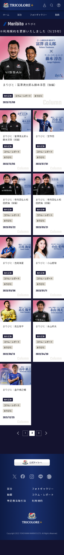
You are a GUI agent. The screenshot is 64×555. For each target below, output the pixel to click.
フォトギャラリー (38, 14)
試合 (19, 14)
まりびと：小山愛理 (46, 263)
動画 (57, 14)
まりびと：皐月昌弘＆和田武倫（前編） (48, 201)
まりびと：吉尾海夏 (13, 263)
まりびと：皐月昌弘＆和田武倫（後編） (15, 201)
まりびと (38, 95)
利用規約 (37, 500)
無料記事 (8, 95)
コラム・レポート (23, 95)
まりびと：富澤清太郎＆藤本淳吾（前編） (15, 137)
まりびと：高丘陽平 (13, 326)
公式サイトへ (35, 462)
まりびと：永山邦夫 (46, 326)
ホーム (6, 14)
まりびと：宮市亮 (45, 136)
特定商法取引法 (16, 500)
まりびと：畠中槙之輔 (14, 389)
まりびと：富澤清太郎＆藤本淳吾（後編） (30, 85)
